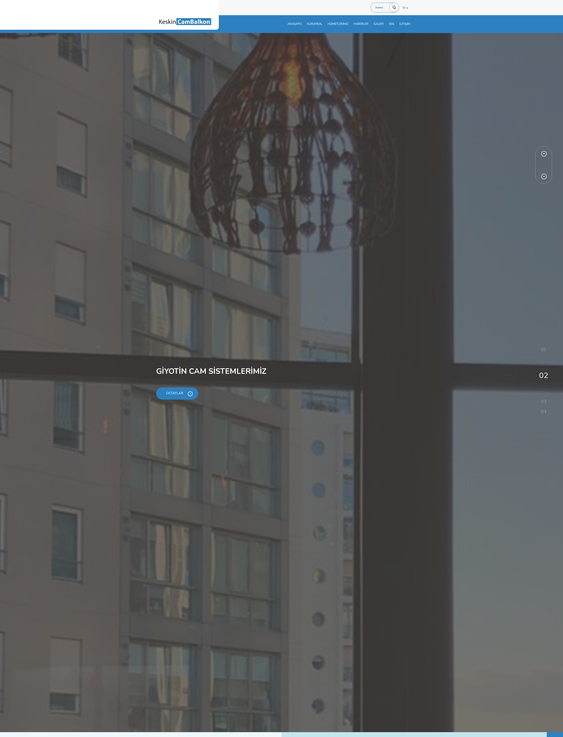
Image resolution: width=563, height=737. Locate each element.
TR (404, 8)
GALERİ (379, 24)
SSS (391, 24)
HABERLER (361, 24)
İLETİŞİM (404, 24)
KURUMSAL (314, 24)
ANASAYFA (294, 24)
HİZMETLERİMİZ (338, 24)
